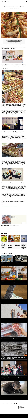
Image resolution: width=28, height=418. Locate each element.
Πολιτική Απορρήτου (21, 407)
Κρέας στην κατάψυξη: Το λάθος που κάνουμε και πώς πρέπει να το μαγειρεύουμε (15, 218)
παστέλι (14, 225)
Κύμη (10, 225)
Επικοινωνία (20, 408)
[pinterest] (9, 228)
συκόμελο (17, 225)
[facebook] (7, 228)
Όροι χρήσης (20, 406)
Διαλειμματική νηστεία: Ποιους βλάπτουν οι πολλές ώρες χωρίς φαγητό (9, 282)
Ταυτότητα (19, 409)
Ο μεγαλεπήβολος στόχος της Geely (19, 263)
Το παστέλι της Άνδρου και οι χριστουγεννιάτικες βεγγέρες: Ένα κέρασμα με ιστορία (17, 245)
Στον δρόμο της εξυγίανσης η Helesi (5, 263)
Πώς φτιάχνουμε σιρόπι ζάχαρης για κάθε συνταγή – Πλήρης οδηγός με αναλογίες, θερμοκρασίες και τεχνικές (23, 246)
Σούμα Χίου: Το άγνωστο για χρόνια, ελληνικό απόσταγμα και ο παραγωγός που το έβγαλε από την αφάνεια (10, 246)
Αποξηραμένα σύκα (6, 225)
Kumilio (2, 225)
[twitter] (11, 228)
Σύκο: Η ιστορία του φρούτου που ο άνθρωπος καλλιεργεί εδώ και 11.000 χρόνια (3, 246)
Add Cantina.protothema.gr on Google (13, 42)
